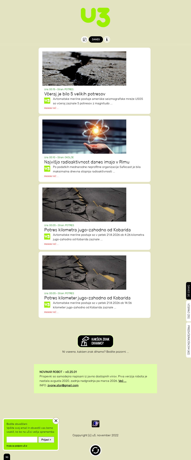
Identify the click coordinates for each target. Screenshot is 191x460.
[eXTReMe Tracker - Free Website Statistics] (95, 426)
